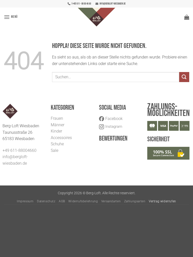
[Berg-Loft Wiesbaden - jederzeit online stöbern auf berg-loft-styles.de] (96, 17)
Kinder (56, 131)
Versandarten (111, 201)
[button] (11, 17)
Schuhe (57, 144)
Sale (54, 150)
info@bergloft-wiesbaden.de (113, 3)
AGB (62, 201)
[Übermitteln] (184, 77)
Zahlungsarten (135, 201)
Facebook (114, 118)
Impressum (25, 201)
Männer (57, 124)
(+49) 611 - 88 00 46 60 (81, 3)
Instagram (113, 126)
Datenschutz (46, 201)
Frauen (57, 118)
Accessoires (61, 137)
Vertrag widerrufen (162, 201)
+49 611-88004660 (19, 150)
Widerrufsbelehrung (83, 201)
